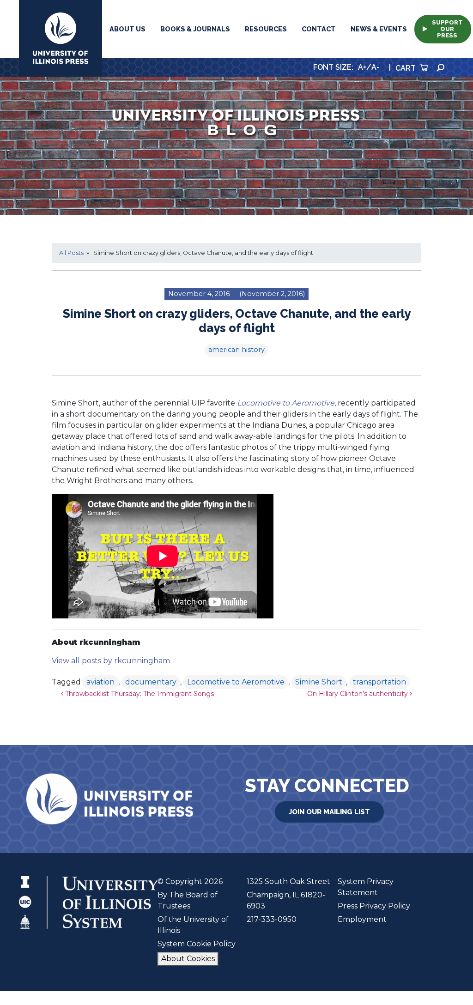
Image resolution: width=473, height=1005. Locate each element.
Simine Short (318, 682)
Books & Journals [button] (195, 29)
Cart (406, 68)
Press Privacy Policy (374, 906)
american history (236, 349)
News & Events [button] (379, 29)
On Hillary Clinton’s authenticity (358, 694)
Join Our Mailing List (329, 812)
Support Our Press (447, 29)
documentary (150, 682)
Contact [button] (319, 29)
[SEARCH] (441, 67)
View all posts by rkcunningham (111, 660)
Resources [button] (266, 29)
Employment (362, 919)
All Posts (71, 252)
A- (375, 67)
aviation (100, 682)
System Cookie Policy (197, 943)
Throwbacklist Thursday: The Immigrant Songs (138, 694)
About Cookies (188, 958)
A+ (362, 67)
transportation (379, 682)
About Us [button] (127, 29)
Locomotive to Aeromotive (236, 682)
